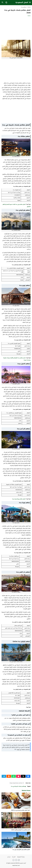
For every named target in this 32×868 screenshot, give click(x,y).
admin (29, 16)
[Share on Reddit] (9, 776)
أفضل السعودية (21, 2)
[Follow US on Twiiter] (18, 860)
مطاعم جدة (23, 7)
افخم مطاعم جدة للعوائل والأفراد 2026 (20, 830)
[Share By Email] (18, 776)
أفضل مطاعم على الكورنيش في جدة (21, 849)
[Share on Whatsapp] (13, 776)
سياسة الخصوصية (21, 857)
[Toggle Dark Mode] (6, 2)
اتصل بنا (13, 857)
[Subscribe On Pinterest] (16, 860)
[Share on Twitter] (23, 776)
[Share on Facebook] (28, 776)
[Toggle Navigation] (30, 2)
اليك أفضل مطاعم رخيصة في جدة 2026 (20, 810)
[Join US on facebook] (13, 860)
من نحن (8, 857)
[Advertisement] (18, 28)
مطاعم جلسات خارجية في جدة (18, 786)
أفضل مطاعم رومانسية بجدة (19, 499)
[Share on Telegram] (4, 776)
